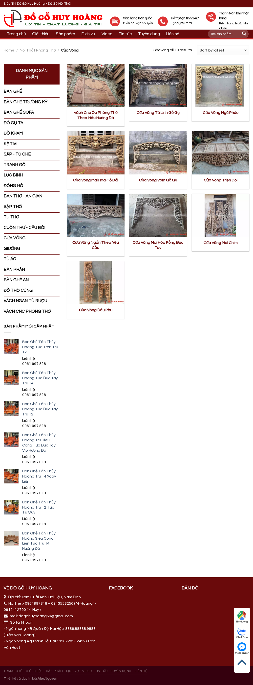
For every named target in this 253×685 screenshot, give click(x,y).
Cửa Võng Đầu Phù (95, 310)
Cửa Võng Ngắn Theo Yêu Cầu (95, 245)
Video (107, 34)
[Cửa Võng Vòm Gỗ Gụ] (158, 152)
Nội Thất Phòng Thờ (38, 50)
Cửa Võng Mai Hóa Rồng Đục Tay (158, 245)
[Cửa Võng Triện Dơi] (220, 152)
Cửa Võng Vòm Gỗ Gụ (158, 180)
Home (9, 50)
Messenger (242, 653)
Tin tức (101, 671)
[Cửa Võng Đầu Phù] (96, 282)
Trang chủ (16, 34)
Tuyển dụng (121, 671)
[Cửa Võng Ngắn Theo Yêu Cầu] (96, 215)
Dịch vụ (88, 34)
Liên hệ (141, 671)
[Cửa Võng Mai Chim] (220, 215)
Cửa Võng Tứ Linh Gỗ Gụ (158, 113)
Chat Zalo (242, 637)
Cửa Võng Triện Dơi (220, 180)
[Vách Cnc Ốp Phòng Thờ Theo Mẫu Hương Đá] (96, 85)
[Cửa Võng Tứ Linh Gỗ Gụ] (158, 85)
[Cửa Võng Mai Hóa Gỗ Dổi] (96, 152)
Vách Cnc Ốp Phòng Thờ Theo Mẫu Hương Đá (96, 115)
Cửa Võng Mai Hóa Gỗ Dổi (95, 180)
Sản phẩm (65, 34)
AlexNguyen (47, 678)
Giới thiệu (40, 34)
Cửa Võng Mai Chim (221, 243)
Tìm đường (242, 621)
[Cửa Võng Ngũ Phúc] (220, 85)
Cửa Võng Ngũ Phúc (220, 113)
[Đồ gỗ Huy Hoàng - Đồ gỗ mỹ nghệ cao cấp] (53, 18)
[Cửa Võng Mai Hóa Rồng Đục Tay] (158, 215)
